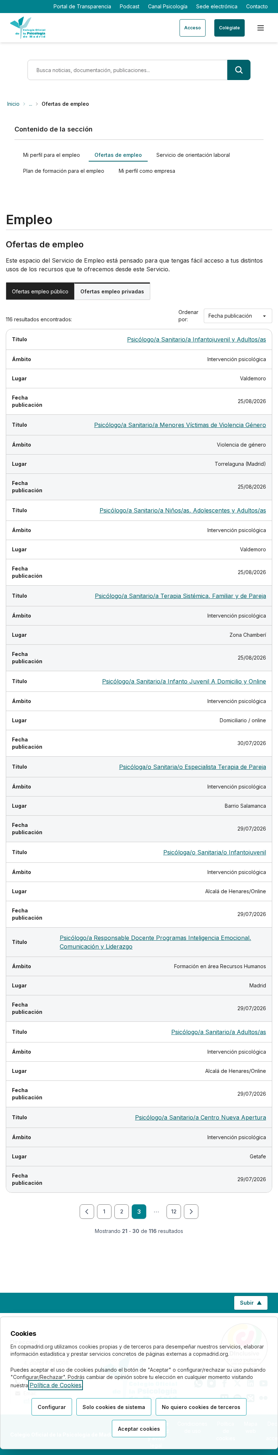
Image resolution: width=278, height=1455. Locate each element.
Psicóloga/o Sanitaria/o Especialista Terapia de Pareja (192, 766)
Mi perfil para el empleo (51, 155)
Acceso (192, 27)
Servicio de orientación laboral (193, 155)
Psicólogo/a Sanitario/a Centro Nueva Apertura (200, 1117)
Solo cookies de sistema (114, 1407)
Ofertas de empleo (118, 155)
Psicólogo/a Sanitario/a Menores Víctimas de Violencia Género (180, 424)
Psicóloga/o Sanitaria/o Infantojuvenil (214, 852)
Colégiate (229, 27)
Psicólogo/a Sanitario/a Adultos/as (218, 1032)
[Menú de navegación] (260, 28)
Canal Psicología (168, 6)
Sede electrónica (216, 6)
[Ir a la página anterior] (87, 1211)
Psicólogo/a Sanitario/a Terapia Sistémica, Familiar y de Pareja (180, 595)
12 (174, 1211)
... (30, 104)
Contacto (257, 6)
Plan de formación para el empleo (63, 171)
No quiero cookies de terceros (201, 1407)
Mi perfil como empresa (147, 171)
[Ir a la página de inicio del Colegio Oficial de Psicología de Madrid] (27, 27)
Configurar (52, 1407)
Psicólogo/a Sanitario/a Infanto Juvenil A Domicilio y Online (184, 681)
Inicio (13, 104)
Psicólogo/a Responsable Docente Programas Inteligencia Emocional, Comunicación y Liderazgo (155, 942)
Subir (254, 1304)
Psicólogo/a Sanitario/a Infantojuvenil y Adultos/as (196, 339)
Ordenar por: (188, 315)
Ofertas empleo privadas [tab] (112, 291)
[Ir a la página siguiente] (191, 1211)
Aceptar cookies (139, 1429)
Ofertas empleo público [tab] (40, 291)
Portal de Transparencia (82, 6)
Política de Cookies (55, 1385)
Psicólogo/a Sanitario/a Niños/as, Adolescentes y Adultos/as (183, 510)
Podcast (129, 6)
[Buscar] (238, 70)
